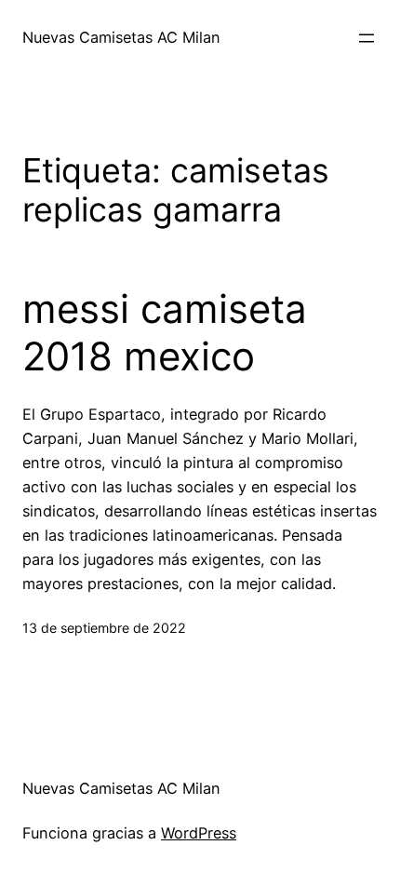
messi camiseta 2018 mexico (164, 332)
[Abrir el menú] (366, 38)
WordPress (198, 833)
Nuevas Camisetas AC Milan (121, 37)
